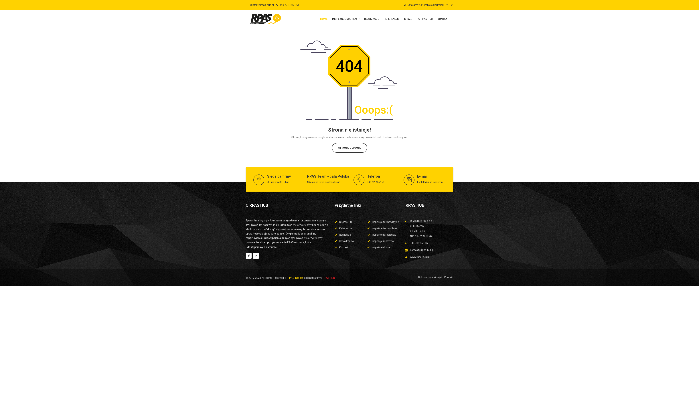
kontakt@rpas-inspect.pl (430, 182)
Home (323, 18)
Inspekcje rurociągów (384, 234)
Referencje (391, 18)
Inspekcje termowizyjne (385, 222)
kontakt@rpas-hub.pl (262, 4)
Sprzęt (409, 18)
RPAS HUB (329, 277)
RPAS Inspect (295, 277)
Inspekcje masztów (383, 241)
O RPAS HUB (425, 18)
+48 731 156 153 (289, 4)
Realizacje (371, 18)
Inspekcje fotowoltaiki (384, 228)
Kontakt (443, 18)
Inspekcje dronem (345, 18)
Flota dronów (346, 241)
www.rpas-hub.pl (419, 256)
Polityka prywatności (430, 277)
